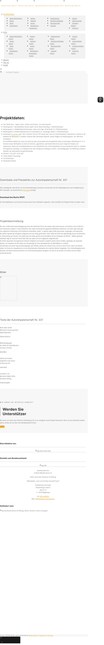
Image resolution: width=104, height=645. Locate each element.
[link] (26, 72)
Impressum (50, 635)
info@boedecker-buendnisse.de (44, 499)
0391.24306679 (44, 496)
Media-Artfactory (33, 635)
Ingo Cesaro (14, 134)
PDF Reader (26, 190)
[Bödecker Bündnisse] (40, 5)
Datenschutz (42, 635)
